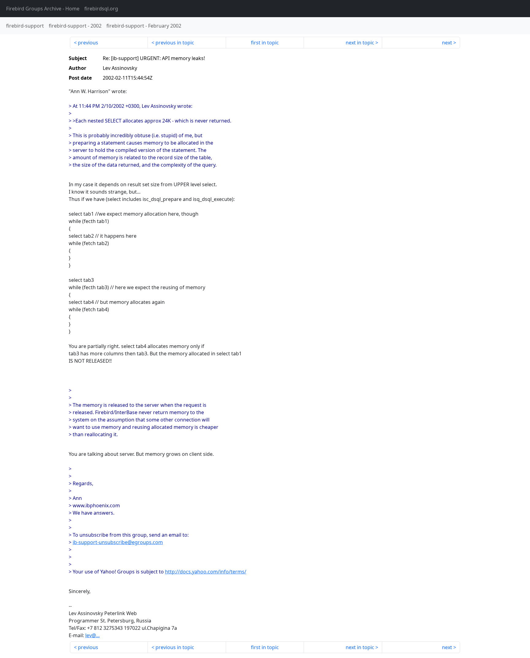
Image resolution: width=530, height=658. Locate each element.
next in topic (360, 42)
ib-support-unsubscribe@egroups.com (118, 542)
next (447, 42)
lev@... (92, 635)
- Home (42, 8)
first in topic (265, 42)
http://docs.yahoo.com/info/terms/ (205, 571)
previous (88, 42)
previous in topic (175, 42)
